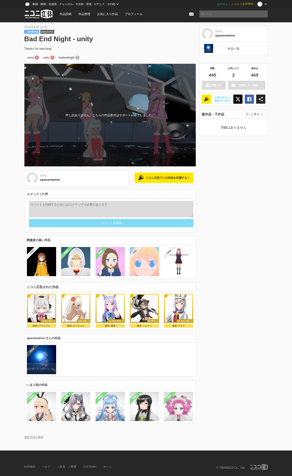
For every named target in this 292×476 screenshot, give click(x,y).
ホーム (107, 466)
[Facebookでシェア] (249, 99)
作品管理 (84, 14)
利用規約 (29, 466)
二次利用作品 (32, 32)
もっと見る (252, 114)
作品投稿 (65, 14)
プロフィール (134, 14)
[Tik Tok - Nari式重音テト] (207, 48)
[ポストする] (237, 99)
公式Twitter (89, 466)
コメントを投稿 (111, 223)
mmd (30, 57)
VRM (31, 252)
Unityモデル (47, 32)
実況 (89, 4)
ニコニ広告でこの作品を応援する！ (168, 177)
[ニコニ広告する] (206, 99)
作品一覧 (234, 48)
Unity (32, 350)
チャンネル (66, 4)
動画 (35, 4)
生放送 (53, 4)
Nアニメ (99, 4)
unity (46, 57)
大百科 (80, 4)
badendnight (67, 57)
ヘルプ (46, 466)
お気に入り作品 (107, 14)
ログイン (222, 4)
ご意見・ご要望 (66, 466)
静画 (43, 4)
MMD (66, 252)
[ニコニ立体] (259, 467)
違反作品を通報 (33, 436)
